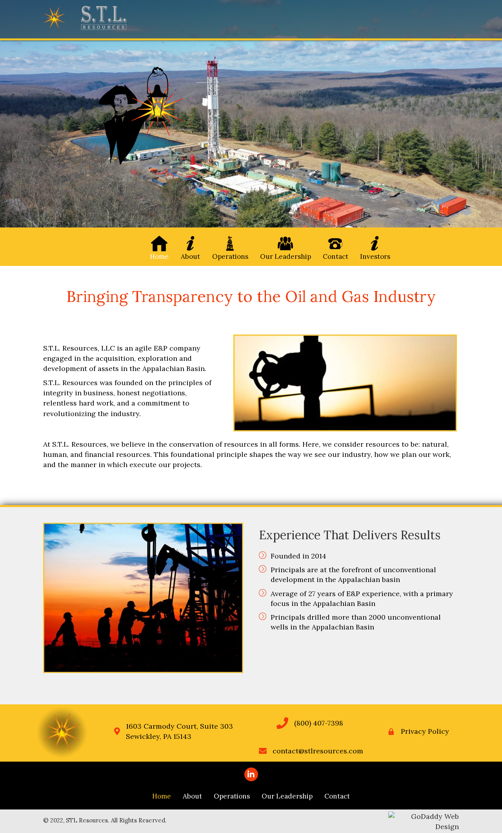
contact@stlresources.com (318, 750)
